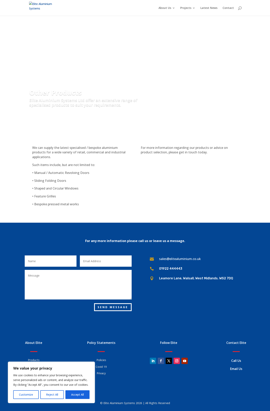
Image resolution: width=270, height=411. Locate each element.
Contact (228, 8)
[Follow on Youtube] (184, 361)
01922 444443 (170, 268)
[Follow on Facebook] (161, 361)
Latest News (208, 8)
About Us (165, 8)
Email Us (236, 369)
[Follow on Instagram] (177, 361)
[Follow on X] (169, 361)
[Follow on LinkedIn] (153, 361)
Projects (185, 8)
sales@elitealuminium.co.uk (180, 259)
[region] (51, 382)
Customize (26, 394)
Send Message (113, 307)
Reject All (52, 394)
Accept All (77, 394)
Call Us (236, 360)
